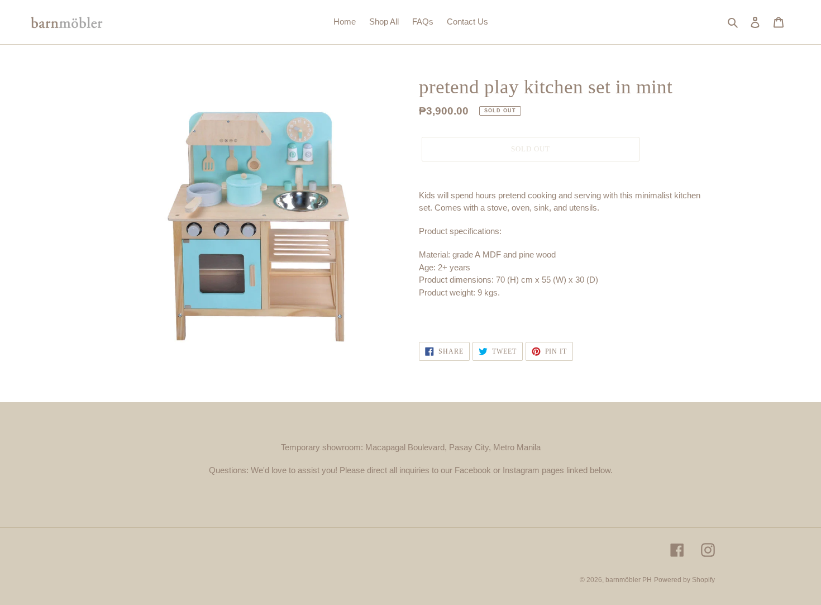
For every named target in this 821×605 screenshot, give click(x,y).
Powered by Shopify (684, 580)
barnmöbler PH (628, 580)
